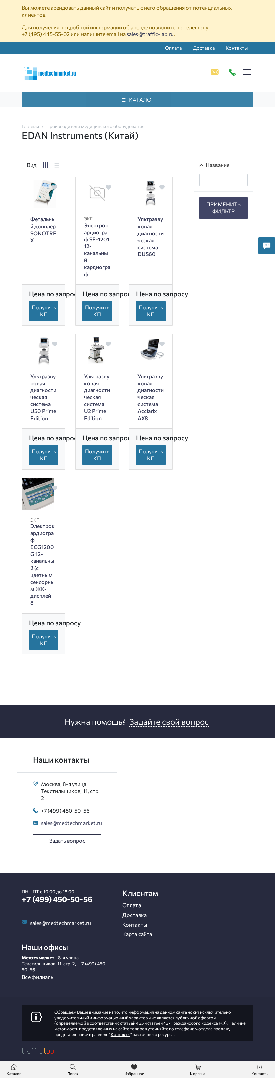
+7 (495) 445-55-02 (46, 34)
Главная (30, 126)
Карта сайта (137, 934)
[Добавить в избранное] (55, 187)
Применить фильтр (223, 207)
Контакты (237, 48)
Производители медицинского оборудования (95, 126)
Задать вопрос (67, 840)
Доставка (204, 48)
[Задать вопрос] (266, 245)
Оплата (173, 48)
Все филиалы (38, 977)
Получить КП (44, 310)
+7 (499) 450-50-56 (65, 810)
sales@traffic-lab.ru (150, 34)
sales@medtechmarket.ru (71, 823)
